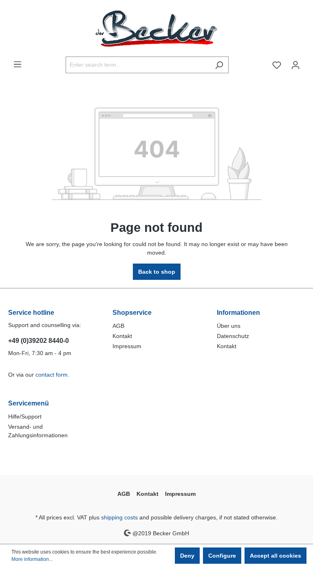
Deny (187, 555)
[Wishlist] (276, 65)
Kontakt (122, 336)
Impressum (126, 346)
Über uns (228, 326)
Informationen (238, 312)
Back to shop (156, 271)
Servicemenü (28, 403)
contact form (51, 374)
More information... (32, 559)
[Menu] (17, 64)
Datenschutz (233, 336)
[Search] (219, 65)
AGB (118, 326)
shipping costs (119, 517)
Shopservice (132, 312)
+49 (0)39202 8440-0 (38, 340)
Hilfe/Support (25, 416)
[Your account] (295, 65)
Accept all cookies (275, 555)
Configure (222, 555)
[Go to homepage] (156, 28)
